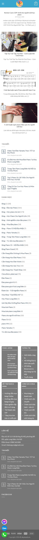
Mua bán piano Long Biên (11, 311)
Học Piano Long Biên (9, 299)
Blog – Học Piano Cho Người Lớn (14, 216)
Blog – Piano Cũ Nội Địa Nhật (13, 228)
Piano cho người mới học (11, 315)
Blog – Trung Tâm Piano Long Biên (14, 237)
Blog (3, 204)
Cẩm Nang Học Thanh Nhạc (12, 270)
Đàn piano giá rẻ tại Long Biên (13, 286)
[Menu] (3, 3)
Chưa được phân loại (9, 274)
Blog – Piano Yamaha (9, 233)
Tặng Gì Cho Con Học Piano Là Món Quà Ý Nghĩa (20, 187)
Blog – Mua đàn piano (10, 224)
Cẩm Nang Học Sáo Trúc (11, 266)
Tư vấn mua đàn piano (10, 332)
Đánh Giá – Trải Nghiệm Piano (13, 290)
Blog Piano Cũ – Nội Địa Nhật (13, 245)
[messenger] (4, 522)
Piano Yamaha (7, 328)
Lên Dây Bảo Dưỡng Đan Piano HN (15, 303)
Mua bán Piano (7, 307)
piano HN (5, 324)
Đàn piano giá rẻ (8, 282)
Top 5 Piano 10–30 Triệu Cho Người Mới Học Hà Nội (20, 178)
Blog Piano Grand (8, 249)
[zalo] (4, 528)
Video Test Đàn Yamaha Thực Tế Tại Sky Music (21, 152)
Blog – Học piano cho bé (11, 212)
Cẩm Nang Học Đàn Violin (11, 262)
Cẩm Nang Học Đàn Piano (11, 257)
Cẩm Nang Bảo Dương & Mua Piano (15, 253)
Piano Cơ (5, 319)
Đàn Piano (5, 278)
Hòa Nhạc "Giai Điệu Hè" (11, 295)
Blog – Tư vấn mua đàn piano (12, 241)
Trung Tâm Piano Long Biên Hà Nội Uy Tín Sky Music (21, 170)
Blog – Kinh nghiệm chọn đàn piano (14, 220)
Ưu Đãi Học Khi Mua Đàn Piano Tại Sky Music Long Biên (22, 161)
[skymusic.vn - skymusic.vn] (19, 4)
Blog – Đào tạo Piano (9, 208)
